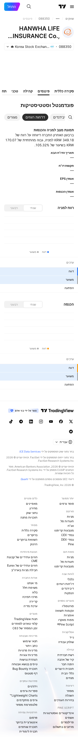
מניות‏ (70, 516)
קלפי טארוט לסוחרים (24, 623)
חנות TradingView (25, 619)
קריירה (33, 601)
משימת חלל (30, 587)
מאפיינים (31, 503)
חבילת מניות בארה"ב (24, 570)
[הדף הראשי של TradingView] (62, 7)
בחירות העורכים (64, 700)
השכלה (69, 695)
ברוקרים (32, 535)
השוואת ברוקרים (27, 539)
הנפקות (69, 593)
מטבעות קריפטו (64, 530)
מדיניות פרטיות (27, 650)
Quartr (24, 479)
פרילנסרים (67, 722)
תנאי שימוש (30, 641)
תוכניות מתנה (28, 517)
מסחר (70, 691)
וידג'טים (32, 686)
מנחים (70, 678)
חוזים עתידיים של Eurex (22, 565)
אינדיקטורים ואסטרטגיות (58, 713)
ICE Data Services (30, 451)
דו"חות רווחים (65, 584)
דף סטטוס (31, 673)
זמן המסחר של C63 (24, 628)
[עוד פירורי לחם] (57, 18)
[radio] (33, 208)
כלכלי (70, 579)
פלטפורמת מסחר (26, 704)
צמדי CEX (67, 535)
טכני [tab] (14, 91)
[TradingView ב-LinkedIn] (31, 421)
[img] (12, 46)
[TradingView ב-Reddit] (71, 431)
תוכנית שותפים (28, 727)
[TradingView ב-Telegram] (21, 421)
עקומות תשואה (64, 610)
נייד (71, 637)
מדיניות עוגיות (28, 655)
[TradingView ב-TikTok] (11, 421)
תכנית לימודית (28, 731)
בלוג (34, 592)
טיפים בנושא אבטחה (24, 664)
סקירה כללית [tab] (64, 91)
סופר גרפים (66, 503)
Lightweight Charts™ (23, 695)
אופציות (69, 615)
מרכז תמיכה (29, 597)
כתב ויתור (31, 645)
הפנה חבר (67, 664)
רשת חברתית (65, 655)
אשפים (69, 717)
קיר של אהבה (65, 659)
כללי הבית (67, 673)
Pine (71, 544)
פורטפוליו (68, 606)
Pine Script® (65, 624)
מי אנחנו (32, 583)
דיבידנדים (68, 588)
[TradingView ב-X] (71, 421)
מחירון (33, 508)
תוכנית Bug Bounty (24, 668)
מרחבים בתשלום (63, 727)
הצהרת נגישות (28, 659)
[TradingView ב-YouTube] (51, 421)
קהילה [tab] (28, 91)
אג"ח (71, 525)
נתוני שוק (31, 513)
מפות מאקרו (66, 620)
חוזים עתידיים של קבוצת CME (22, 559)
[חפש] (29, 7)
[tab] (60, 117)
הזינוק (33, 544)
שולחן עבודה (66, 642)
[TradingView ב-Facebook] (61, 421)
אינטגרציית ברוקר (26, 722)
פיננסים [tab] (44, 91)
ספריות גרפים (28, 691)
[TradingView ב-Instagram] (41, 421)
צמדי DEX (67, 539)
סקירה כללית (29, 530)
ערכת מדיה (30, 606)
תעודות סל (67, 521)
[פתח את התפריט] (72, 7)
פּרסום (33, 717)
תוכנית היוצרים (64, 668)
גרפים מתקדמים (27, 700)
